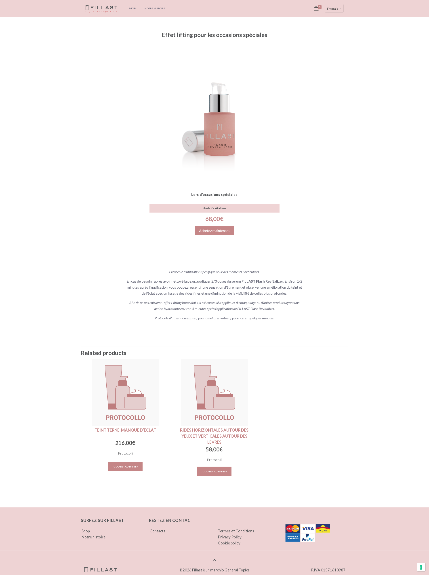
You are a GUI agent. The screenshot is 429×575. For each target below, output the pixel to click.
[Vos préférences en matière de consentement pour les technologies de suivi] (421, 567)
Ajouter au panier (125, 466)
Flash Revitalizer (214, 208)
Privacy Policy (230, 537)
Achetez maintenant (214, 230)
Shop (86, 531)
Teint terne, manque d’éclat (125, 430)
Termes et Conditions (236, 531)
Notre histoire (93, 537)
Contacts (157, 531)
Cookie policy (229, 543)
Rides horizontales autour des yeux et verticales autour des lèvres (214, 436)
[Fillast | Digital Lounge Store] (101, 8)
